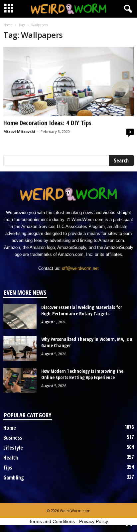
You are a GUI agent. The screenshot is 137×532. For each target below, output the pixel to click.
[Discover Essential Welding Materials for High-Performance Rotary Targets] (20, 316)
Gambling (13, 477)
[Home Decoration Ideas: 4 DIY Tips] (68, 81)
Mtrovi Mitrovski (19, 131)
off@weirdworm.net (80, 268)
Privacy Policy (93, 521)
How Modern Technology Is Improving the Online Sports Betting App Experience (82, 374)
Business (12, 437)
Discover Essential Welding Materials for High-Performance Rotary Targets (81, 310)
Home (7, 25)
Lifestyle (13, 447)
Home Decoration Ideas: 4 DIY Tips (47, 123)
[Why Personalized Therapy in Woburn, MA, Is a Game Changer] (20, 348)
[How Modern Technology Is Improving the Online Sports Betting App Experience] (20, 380)
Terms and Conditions (52, 521)
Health (10, 457)
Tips (7, 467)
